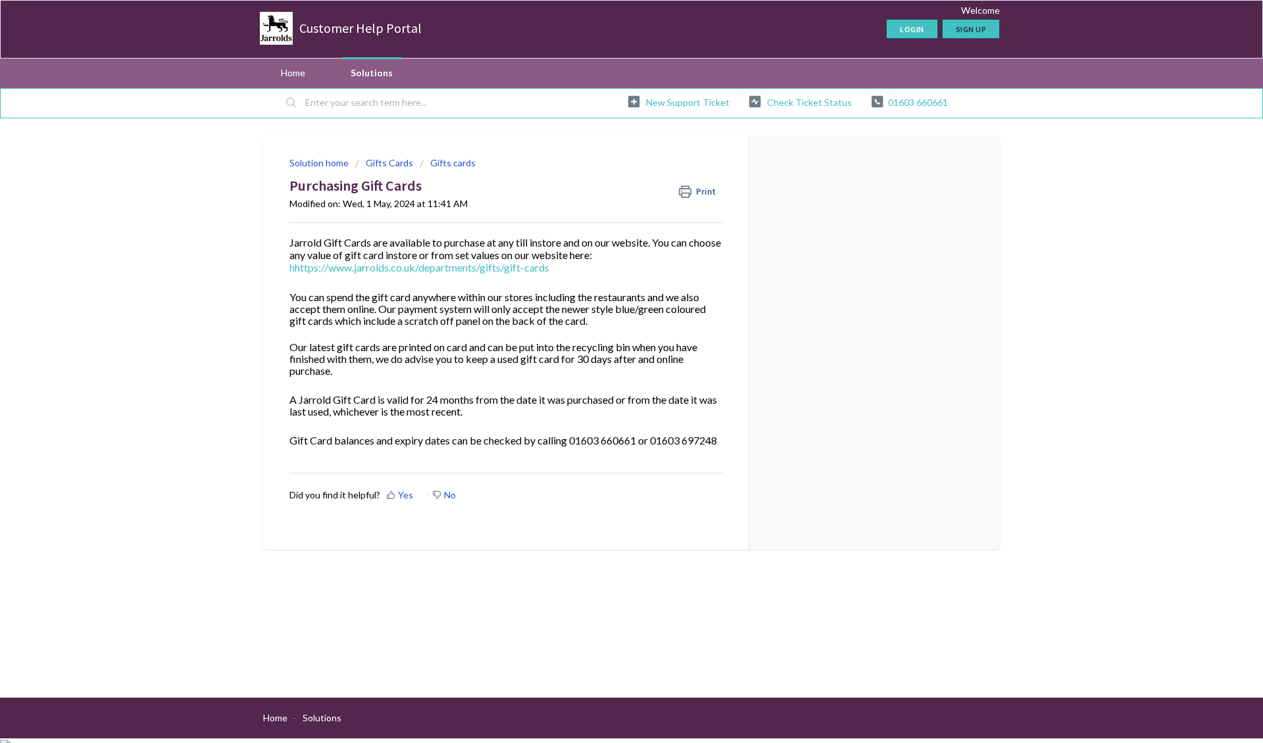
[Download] (607, 199)
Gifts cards (453, 162)
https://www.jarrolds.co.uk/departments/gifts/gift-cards (422, 267)
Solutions (372, 72)
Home (293, 72)
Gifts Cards (389, 162)
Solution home (320, 162)
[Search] (291, 103)
